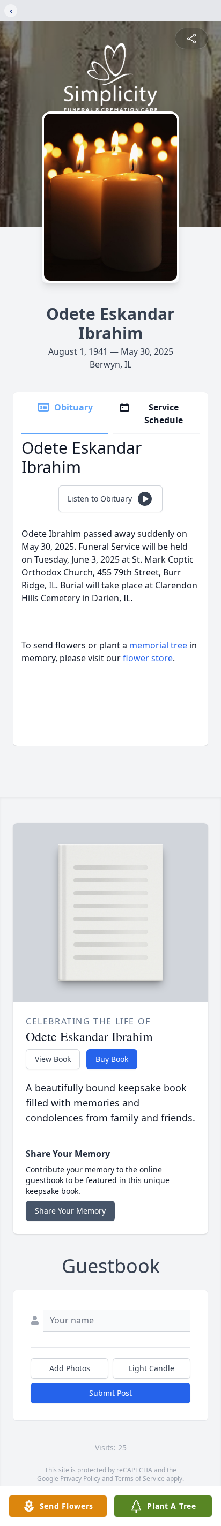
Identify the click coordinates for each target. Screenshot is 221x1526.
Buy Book (111, 1059)
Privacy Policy (80, 1478)
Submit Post (110, 1393)
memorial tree (158, 645)
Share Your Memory (70, 1211)
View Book (53, 1059)
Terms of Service (140, 1478)
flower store (148, 658)
